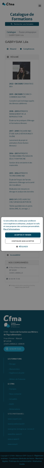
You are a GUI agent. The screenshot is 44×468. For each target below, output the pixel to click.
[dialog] (22, 234)
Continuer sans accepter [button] (23, 241)
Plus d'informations (11, 229)
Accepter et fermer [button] (22, 235)
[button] (22, 246)
